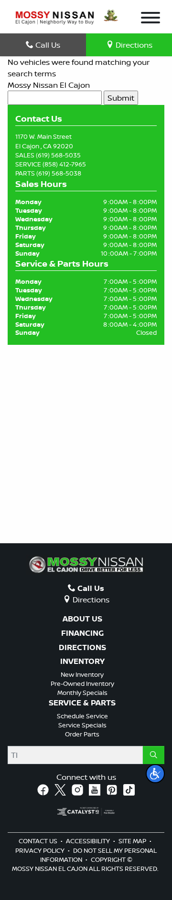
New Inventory (82, 674)
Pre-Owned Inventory (82, 683)
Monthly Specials (82, 692)
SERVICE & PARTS (82, 703)
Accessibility (88, 841)
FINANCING (82, 633)
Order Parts (82, 734)
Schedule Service (82, 716)
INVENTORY (82, 661)
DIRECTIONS (82, 647)
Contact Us (39, 841)
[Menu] (150, 19)
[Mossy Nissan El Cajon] (55, 17)
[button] (155, 773)
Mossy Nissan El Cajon (49, 85)
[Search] (153, 755)
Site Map (133, 841)
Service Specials (82, 725)
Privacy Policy (40, 850)
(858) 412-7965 (64, 164)
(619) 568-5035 (58, 155)
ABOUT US (82, 619)
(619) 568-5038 (58, 173)
